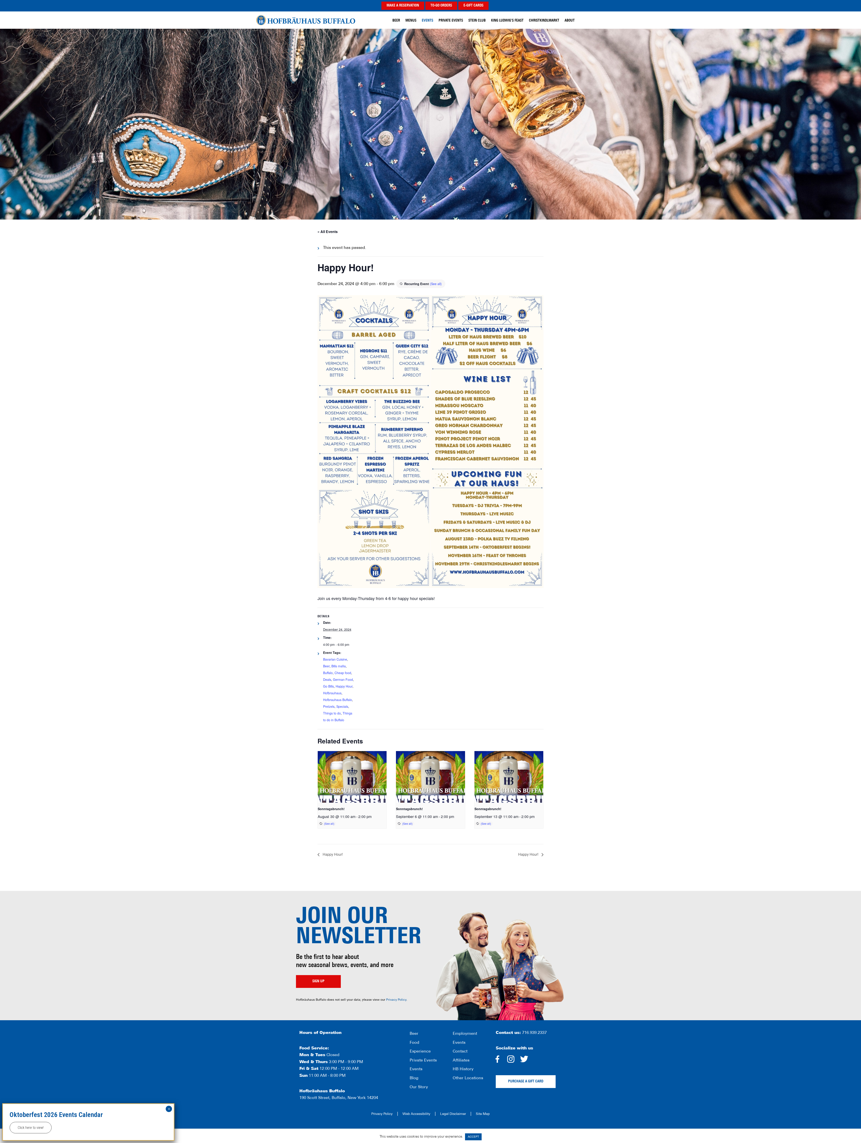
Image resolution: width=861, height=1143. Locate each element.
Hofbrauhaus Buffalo (337, 699)
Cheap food (343, 672)
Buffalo (328, 672)
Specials (342, 706)
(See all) (436, 283)
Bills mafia (338, 666)
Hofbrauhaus (332, 693)
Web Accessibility (416, 1114)
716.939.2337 (534, 1033)
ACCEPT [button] (473, 1136)
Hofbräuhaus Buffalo (305, 20)
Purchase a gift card (525, 1081)
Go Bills (328, 686)
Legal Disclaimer (453, 1114)
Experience (420, 1052)
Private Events (423, 1061)
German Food (343, 679)
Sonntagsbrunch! (331, 809)
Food (414, 1043)
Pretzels (329, 706)
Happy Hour (344, 686)
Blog (414, 1078)
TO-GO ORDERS (441, 5)
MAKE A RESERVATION (403, 5)
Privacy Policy (396, 1000)
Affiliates (461, 1061)
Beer (326, 666)
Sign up (318, 981)
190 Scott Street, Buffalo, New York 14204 (338, 1098)
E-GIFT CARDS (473, 5)
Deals (327, 679)
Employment (465, 1034)
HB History (463, 1069)
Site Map (483, 1114)
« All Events (327, 231)
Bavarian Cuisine (335, 659)
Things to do (332, 713)
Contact (460, 1052)
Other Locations (468, 1078)
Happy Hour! (332, 854)
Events (416, 1069)
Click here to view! (30, 1127)
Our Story (419, 1087)
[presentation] (352, 777)
